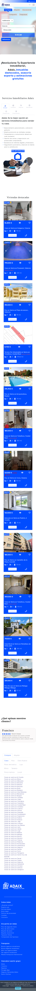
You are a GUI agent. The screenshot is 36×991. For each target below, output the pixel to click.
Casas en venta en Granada (13, 812)
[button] (6, 210)
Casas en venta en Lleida (12, 829)
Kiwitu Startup (6, 974)
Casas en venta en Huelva (13, 818)
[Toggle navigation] (33, 5)
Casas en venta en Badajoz (13, 790)
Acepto (18, 988)
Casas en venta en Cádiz (12, 799)
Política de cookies (27, 985)
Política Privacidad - (16, 985)
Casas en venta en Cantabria (14, 801)
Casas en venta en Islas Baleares (15, 792)
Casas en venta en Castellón (14, 803)
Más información (18, 151)
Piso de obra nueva (7, 929)
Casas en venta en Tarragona (14, 853)
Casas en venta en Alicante (13, 782)
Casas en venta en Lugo (12, 831)
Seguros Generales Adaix (9, 972)
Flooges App (5, 970)
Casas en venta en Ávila (12, 788)
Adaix (3, 964)
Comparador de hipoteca (9, 937)
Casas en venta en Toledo (13, 860)
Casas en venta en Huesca (13, 819)
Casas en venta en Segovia (13, 847)
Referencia (6, 39)
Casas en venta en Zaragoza (14, 869)
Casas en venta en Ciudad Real (15, 805)
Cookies (4, 915)
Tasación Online (6, 935)
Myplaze (4, 968)
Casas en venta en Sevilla (13, 849)
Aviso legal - (6, 985)
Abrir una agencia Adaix (9, 950)
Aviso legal (5, 911)
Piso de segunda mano (9, 927)
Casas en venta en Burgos (13, 795)
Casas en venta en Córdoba (13, 807)
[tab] (5, 107)
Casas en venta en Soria (12, 851)
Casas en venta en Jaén (12, 821)
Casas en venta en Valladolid (14, 864)
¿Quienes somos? (7, 905)
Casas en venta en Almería (13, 784)
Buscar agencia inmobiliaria (10, 946)
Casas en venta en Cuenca (13, 808)
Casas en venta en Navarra (13, 838)
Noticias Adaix (6, 909)
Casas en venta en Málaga (13, 834)
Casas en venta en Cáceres (13, 797)
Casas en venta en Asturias (13, 786)
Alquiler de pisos (6, 931)
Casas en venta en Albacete (13, 781)
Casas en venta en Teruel (12, 858)
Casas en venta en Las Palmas (14, 825)
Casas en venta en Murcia (13, 836)
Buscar (18, 35)
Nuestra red (5, 907)
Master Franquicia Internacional (11, 954)
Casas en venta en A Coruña (13, 777)
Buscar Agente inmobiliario (10, 948)
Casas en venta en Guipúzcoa (14, 816)
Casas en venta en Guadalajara (15, 814)
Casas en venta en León (12, 827)
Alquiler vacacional (7, 933)
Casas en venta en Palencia (13, 842)
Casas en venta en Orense (13, 840)
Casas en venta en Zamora (13, 867)
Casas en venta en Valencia (13, 862)
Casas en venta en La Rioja (13, 823)
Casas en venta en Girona (13, 810)
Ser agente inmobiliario (9, 952)
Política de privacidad (8, 913)
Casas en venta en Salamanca (14, 845)
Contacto (4, 917)
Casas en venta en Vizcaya (13, 866)
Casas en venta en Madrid (13, 832)
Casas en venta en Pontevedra (14, 843)
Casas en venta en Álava (12, 779)
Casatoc (4, 966)
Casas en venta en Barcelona (14, 794)
